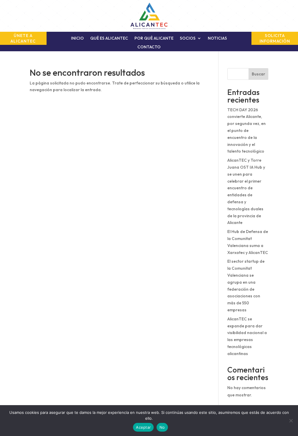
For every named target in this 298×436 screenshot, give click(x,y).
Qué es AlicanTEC (109, 38)
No (162, 427)
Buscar (258, 74)
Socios (188, 38)
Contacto (149, 47)
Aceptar (143, 427)
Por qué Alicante (153, 38)
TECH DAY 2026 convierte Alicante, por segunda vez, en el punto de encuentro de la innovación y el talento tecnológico (246, 130)
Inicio (77, 38)
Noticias (217, 38)
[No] (291, 420)
